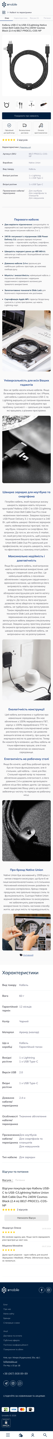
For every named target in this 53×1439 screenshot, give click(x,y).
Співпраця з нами (11, 1322)
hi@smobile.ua (10, 1361)
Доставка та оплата (12, 1335)
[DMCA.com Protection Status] (26, 1422)
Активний (28, 955)
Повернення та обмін (13, 1349)
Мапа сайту (8, 1313)
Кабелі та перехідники (21, 12)
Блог (5, 1304)
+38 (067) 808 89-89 (15, 1373)
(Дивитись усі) (25, 147)
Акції (5, 1331)
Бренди (6, 1318)
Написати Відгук (26, 1217)
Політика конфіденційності (15, 1345)
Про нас (7, 1309)
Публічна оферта (11, 1340)
